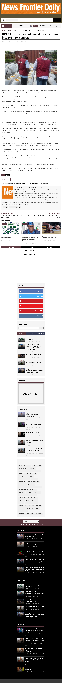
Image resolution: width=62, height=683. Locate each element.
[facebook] (19, 524)
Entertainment (36, 487)
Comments (40, 333)
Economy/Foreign (33, 481)
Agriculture (37, 465)
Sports (37, 508)
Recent (22, 333)
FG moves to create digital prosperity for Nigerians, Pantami (34, 450)
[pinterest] (27, 524)
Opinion (31, 505)
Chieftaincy (23, 476)
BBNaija (29, 471)
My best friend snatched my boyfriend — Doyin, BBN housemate (34, 650)
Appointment (23, 468)
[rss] (34, 524)
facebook (50, 247)
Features (33, 489)
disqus (31, 247)
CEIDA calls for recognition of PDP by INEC (10, 236)
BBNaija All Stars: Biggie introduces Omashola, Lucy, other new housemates (34, 640)
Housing (22, 497)
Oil (26, 505)
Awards (32, 468)
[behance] (37, 524)
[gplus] (24, 524)
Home (3, 30)
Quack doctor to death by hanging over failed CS (50, 236)
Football (29, 492)
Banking (22, 471)
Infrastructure (32, 497)
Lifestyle (34, 500)
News (27, 25)
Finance (22, 492)
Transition (38, 513)
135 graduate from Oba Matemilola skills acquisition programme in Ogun (34, 370)
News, (26, 41)
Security (30, 508)
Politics (39, 505)
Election (31, 484)
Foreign (37, 492)
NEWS (21, 505)
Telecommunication (26, 513)
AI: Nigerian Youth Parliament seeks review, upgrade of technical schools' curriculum (34, 424)
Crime (31, 476)
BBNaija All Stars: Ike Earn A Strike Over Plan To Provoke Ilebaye (34, 659)
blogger (11, 247)
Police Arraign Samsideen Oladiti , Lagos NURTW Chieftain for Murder (34, 569)
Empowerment (24, 487)
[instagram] (40, 524)
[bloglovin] (30, 524)
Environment (23, 489)
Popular (31, 333)
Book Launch (23, 473)
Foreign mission (24, 495)
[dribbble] (32, 524)
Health (34, 495)
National (29, 503)
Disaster (34, 479)
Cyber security (24, 479)
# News (8, 175)
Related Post (6, 220)
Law (27, 500)
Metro (21, 503)
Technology (23, 511)
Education (22, 484)
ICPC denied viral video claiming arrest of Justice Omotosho (33, 362)
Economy (22, 481)
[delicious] (42, 524)
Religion (22, 508)
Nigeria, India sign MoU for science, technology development (33, 414)
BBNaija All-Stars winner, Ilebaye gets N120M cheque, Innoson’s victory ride (34, 630)
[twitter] (21, 524)
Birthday (37, 471)
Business (22, 465)
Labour (21, 500)
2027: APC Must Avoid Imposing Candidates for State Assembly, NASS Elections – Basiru (29, 238)
